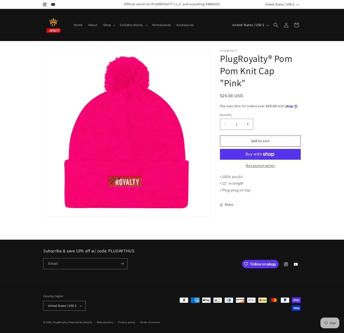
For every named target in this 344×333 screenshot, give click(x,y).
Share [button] (229, 204)
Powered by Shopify (80, 322)
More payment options (260, 165)
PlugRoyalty (60, 322)
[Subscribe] (122, 263)
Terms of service (150, 322)
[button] (108, 25)
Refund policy (105, 322)
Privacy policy (126, 322)
